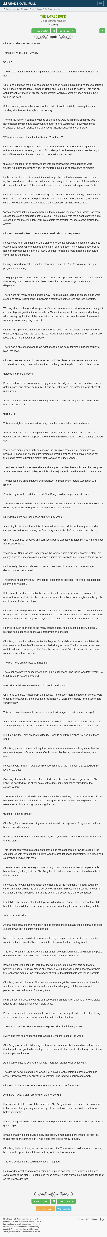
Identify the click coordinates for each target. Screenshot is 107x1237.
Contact (81, 1219)
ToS (87, 1219)
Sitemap (94, 1219)
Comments (64, 1208)
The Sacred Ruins (53, 16)
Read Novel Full (21, 3)
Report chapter (46, 1208)
